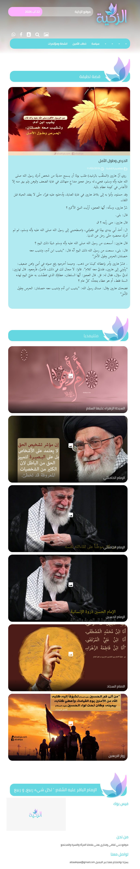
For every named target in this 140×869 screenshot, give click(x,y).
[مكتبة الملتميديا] (45, 34)
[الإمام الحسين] (68, 622)
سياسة (95, 43)
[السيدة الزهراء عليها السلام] (68, 414)
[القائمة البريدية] (28, 34)
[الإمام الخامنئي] (68, 483)
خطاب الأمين (79, 43)
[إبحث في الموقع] (37, 34)
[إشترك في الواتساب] (13, 34)
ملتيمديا (91, 336)
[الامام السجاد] (68, 692)
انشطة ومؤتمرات (57, 43)
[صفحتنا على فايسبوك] (20, 34)
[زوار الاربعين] (68, 761)
